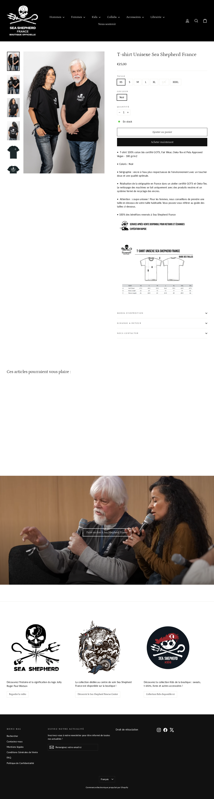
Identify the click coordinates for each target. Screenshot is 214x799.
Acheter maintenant (162, 142)
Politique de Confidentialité (20, 763)
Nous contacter (127, 333)
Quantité (123, 107)
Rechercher (12, 736)
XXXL (176, 82)
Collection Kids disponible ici (160, 694)
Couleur (122, 91)
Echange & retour (129, 323)
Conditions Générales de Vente (22, 752)
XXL (164, 82)
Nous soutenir (107, 24)
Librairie (156, 17)
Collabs (112, 17)
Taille (121, 76)
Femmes (77, 17)
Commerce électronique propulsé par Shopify (107, 787)
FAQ (9, 757)
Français (105, 779)
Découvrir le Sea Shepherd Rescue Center (98, 694)
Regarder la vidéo (17, 694)
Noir (122, 97)
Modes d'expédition (130, 313)
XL (154, 82)
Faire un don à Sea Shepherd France (107, 532)
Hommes (55, 17)
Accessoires (133, 17)
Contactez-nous (15, 741)
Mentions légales (15, 747)
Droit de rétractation (127, 729)
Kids (95, 17)
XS (121, 82)
